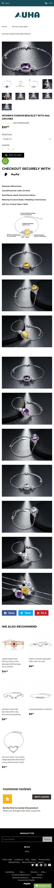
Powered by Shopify (26, 880)
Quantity (6, 145)
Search (41, 862)
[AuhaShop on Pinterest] (41, 865)
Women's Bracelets (20, 27)
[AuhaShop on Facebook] (37, 865)
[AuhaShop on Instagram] (45, 865)
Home (4, 27)
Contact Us (44, 886)
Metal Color (7, 134)
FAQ (27, 860)
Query (33, 860)
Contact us (18, 860)
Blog (27, 851)
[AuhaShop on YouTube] (49, 865)
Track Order (7, 860)
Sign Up (47, 839)
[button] (15, 123)
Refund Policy (14, 862)
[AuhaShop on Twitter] (32, 865)
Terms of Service (29, 862)
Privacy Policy (44, 860)
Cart (50, 3)
